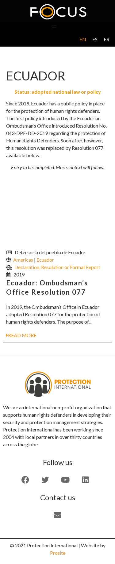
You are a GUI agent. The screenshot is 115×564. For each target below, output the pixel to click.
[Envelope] (57, 515)
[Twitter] (45, 480)
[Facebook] (25, 480)
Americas (23, 260)
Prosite (57, 553)
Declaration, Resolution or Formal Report (57, 267)
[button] (54, 25)
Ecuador (45, 260)
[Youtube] (65, 480)
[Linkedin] (85, 480)
